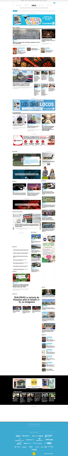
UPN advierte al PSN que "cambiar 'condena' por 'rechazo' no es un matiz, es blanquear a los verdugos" (19, 125)
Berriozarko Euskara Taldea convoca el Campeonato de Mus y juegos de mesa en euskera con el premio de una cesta (48, 206)
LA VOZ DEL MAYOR (45, 0)
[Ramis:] (17, 308)
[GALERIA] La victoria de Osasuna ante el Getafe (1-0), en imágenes (26, 299)
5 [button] (28, 165)
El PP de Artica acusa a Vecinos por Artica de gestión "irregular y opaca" (48, 296)
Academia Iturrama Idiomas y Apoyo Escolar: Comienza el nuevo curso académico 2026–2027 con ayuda (52, 399)
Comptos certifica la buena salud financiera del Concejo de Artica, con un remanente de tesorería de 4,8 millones (48, 319)
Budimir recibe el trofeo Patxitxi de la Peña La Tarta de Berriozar (50, 359)
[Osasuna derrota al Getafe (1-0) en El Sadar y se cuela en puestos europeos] (26, 308)
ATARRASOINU (33, 0)
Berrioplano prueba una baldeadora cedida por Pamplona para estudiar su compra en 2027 (35, 270)
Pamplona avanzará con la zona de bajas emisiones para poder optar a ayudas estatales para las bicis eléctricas (48, 230)
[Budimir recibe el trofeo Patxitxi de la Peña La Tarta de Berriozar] (44, 358)
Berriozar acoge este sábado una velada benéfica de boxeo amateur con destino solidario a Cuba (50, 340)
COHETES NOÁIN (29, 0)
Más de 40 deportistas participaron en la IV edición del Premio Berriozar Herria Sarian (50, 347)
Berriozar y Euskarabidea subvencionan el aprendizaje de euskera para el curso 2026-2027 (51, 79)
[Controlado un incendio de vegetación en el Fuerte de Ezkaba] (43, 50)
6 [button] (29, 165)
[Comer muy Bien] (31, 447)
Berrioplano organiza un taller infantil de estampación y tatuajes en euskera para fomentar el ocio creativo (48, 192)
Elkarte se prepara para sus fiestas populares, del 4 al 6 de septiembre (26, 43)
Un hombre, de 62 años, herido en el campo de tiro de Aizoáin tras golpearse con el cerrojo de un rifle (35, 251)
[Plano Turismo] (37, 447)
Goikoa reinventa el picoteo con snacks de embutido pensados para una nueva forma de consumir (37, 399)
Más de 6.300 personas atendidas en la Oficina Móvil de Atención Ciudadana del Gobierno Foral (20, 263)
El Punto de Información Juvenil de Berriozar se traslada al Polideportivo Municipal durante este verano (44, 93)
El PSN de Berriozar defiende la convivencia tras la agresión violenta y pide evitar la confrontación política (37, 93)
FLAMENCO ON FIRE (37, 0)
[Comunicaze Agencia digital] (34, 429)
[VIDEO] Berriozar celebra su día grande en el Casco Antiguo (35, 49)
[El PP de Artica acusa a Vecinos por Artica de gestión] (48, 292)
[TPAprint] (44, 447)
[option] (34, 5)
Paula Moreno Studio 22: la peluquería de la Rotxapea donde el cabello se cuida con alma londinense (30, 399)
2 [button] (25, 165)
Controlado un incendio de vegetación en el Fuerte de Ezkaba (49, 51)
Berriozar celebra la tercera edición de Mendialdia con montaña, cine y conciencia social (50, 353)
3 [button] (26, 165)
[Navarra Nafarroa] (34, 450)
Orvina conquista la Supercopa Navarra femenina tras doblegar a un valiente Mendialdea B (50, 370)
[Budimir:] (36, 308)
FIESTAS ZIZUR (26, 0)
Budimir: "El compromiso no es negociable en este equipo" (36, 311)
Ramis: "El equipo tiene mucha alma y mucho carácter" (16, 311)
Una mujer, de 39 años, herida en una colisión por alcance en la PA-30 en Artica (48, 309)
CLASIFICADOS (40, 0)
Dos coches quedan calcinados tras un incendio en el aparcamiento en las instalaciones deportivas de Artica (48, 331)
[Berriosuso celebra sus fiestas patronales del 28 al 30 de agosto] (36, 236)
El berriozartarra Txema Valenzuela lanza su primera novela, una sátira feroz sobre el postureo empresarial (19, 194)
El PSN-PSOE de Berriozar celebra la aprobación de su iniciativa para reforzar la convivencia (33, 127)
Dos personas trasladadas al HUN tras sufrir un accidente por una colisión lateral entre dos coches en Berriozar (44, 77)
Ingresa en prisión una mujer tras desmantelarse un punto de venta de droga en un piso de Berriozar (21, 52)
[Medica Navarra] (24, 447)
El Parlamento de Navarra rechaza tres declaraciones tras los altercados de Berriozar (52, 89)
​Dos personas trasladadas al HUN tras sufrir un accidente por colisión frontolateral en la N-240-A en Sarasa (36, 260)
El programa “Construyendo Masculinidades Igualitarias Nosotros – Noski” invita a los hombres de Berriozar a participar (48, 218)
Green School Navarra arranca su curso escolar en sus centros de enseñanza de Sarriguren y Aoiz (16, 399)
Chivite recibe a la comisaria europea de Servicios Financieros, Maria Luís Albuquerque (20, 260)
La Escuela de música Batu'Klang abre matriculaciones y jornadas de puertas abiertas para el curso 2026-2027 (45, 399)
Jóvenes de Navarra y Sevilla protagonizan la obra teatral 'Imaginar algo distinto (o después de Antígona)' (48, 40)
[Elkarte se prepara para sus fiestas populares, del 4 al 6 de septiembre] (26, 34)
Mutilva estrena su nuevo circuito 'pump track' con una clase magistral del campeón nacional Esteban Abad (27, 225)
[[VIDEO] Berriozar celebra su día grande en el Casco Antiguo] (29, 49)
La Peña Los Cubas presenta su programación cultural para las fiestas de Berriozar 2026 (21, 285)
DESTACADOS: (22, 0)
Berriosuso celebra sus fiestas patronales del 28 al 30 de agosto (36, 242)
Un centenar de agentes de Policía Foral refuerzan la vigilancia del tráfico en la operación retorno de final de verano (20, 257)
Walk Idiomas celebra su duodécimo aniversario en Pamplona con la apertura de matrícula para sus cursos (23, 400)
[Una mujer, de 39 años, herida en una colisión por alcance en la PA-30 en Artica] (48, 302)
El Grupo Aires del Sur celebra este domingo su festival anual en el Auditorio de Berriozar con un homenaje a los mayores (33, 194)
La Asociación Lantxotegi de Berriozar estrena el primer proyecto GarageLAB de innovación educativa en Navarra (37, 79)
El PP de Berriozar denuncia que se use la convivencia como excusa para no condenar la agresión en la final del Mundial (48, 128)
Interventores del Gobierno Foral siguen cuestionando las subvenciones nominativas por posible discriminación (21, 253)
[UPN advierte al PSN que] (19, 118)
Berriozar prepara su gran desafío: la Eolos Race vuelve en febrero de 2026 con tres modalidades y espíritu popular (50, 365)
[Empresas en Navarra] (18, 447)
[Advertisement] (21, 239)
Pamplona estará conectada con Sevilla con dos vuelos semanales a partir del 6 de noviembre (20, 269)
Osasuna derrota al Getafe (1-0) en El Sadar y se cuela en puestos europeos (26, 311)
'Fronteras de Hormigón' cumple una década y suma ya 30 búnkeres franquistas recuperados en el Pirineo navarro (20, 250)
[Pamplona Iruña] (50, 447)
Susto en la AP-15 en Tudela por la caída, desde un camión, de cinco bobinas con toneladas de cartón (21, 84)
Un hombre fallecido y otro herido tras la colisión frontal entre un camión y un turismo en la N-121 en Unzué (20, 266)
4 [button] (27, 165)
